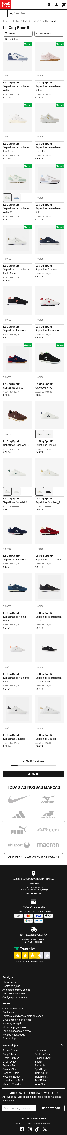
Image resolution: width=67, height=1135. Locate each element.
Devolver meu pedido (14, 993)
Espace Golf (9, 1065)
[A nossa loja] (48, 4)
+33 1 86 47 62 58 (33, 893)
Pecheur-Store (43, 1054)
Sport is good (42, 1069)
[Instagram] (29, 1130)
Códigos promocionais (14, 997)
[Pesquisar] (11, 13)
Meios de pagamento (14, 1027)
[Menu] (3, 13)
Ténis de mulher (31, 20)
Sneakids (40, 1065)
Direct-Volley (9, 1061)
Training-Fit (41, 1073)
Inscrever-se (51, 1108)
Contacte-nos (34, 883)
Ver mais (33, 774)
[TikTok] (37, 1130)
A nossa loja (9, 1038)
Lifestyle (16, 20)
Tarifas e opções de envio (16, 1031)
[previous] (2, 822)
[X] (44, 1130)
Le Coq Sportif (11, 82)
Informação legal (11, 1023)
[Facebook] (22, 1130)
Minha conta (9, 982)
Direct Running (10, 1058)
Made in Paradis (11, 1084)
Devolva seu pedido (33, 941)
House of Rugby (11, 1076)
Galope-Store (9, 1069)
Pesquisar (19, 13)
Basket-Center (10, 1050)
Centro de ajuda (11, 986)
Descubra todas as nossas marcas (33, 856)
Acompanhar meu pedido (16, 989)
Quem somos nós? (12, 1008)
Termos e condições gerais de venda (22, 1016)
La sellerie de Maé (12, 1080)
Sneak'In (39, 1061)
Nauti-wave (41, 1050)
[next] (65, 822)
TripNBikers (41, 1080)
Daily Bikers (9, 1054)
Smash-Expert (42, 1058)
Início (5, 20)
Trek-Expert (41, 1076)
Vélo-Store (40, 1084)
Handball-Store (10, 1073)
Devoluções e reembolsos (16, 1019)
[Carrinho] (63, 4)
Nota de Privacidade (13, 1034)
